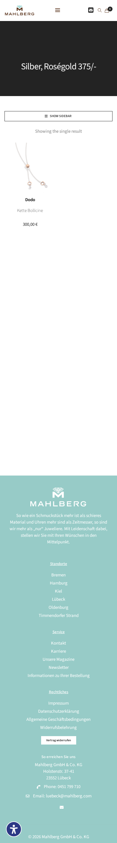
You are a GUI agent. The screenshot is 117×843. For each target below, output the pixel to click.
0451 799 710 (69, 787)
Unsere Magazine (58, 659)
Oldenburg (58, 607)
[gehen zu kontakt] (90, 10)
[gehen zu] (100, 11)
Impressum (58, 703)
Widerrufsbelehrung (58, 727)
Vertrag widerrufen (58, 740)
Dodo (30, 200)
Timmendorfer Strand (59, 615)
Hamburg (59, 583)
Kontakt (58, 643)
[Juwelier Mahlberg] (19, 12)
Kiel (58, 591)
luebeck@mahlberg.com (69, 796)
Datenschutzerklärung (58, 711)
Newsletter (59, 667)
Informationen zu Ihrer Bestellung (59, 675)
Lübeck (58, 599)
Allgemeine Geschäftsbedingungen (58, 719)
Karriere (58, 651)
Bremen (58, 575)
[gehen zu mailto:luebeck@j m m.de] (61, 807)
